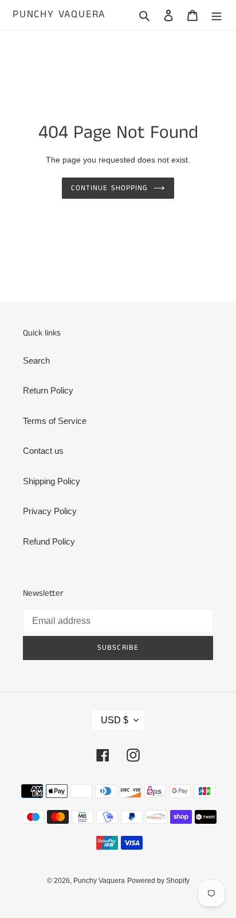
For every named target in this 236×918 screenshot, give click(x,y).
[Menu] (216, 15)
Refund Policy (49, 541)
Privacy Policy (50, 511)
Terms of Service (54, 421)
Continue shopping (109, 188)
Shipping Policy (51, 481)
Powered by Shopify (158, 881)
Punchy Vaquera (59, 15)
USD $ (114, 720)
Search (36, 360)
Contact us (43, 451)
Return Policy (48, 390)
